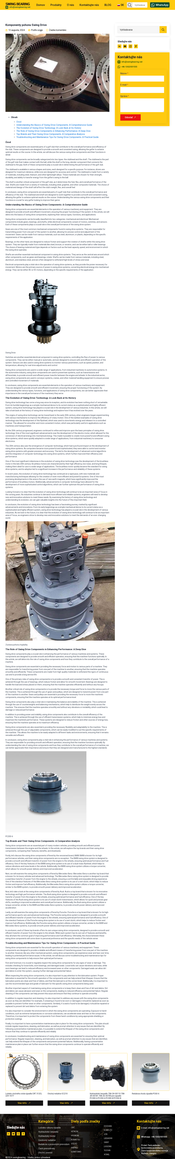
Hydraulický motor (47, 1136)
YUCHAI (107, 1150)
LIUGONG (108, 1146)
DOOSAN (108, 1126)
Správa (124, 96)
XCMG (106, 1154)
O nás (70, 5)
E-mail (124, 85)
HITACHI (74, 1131)
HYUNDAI (75, 1135)
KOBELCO (108, 1130)
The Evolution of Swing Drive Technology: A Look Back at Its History (48, 128)
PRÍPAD (74, 1148)
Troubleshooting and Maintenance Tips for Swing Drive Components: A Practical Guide (57, 137)
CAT (73, 1127)
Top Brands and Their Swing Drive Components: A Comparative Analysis (50, 134)
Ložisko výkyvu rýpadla (49, 1127)
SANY (106, 1142)
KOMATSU (75, 1140)
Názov (124, 73)
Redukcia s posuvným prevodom (53, 1144)
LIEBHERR (108, 1138)
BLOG (107, 5)
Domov (40, 5)
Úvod (18, 121)
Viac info (22, 1103)
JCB (105, 1134)
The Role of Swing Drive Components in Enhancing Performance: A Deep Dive (53, 131)
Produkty (56, 5)
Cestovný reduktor (47, 1140)
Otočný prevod (45, 1152)
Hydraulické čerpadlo (48, 1131)
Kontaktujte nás (89, 5)
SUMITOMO (76, 1152)
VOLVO (74, 1144)
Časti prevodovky (46, 1148)
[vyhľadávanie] (129, 5)
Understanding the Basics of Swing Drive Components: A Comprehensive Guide (54, 125)
